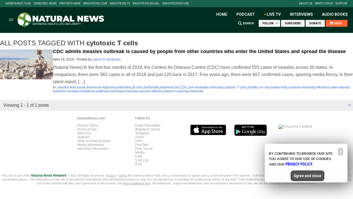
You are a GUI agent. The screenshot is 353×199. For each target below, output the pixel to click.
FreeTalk (141, 145)
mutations (87, 91)
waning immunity (190, 91)
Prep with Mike (70, 3)
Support (341, 3)
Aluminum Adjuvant (101, 87)
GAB (138, 156)
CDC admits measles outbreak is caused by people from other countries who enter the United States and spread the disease (199, 51)
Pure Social (144, 149)
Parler (139, 137)
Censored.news (45, 3)
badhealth (151, 87)
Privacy (111, 175)
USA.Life (141, 160)
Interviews (301, 14)
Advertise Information (93, 149)
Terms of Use (87, 129)
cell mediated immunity (205, 87)
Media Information (90, 145)
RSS (138, 164)
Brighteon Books (175, 3)
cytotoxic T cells (235, 87)
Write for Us (324, 3)
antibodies (124, 87)
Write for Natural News (94, 141)
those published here (137, 183)
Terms (122, 175)
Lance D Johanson (106, 59)
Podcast (245, 14)
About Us (305, 3)
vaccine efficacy (151, 91)
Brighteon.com (95, 3)
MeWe (140, 153)
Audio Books (334, 14)
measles (73, 91)
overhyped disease (124, 91)
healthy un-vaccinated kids (268, 87)
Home (221, 14)
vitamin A (170, 91)
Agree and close (307, 176)
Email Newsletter (148, 125)
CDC (184, 87)
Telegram (142, 133)
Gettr (138, 141)
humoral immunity (301, 87)
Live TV (274, 14)
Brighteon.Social (146, 3)
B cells (138, 87)
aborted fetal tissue (71, 87)
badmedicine (169, 87)
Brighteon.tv (120, 3)
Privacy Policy (87, 125)
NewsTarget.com (18, 3)
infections (323, 87)
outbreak (102, 91)
